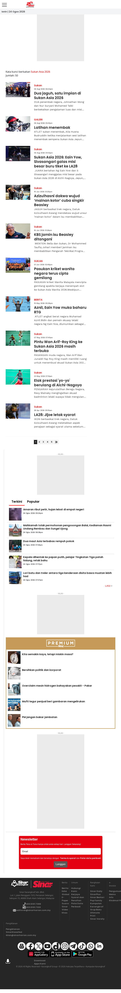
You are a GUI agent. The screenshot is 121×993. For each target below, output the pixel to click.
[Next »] (56, 442)
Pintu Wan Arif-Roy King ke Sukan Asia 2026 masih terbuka (58, 346)
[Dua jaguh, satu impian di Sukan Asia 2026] (18, 89)
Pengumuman (112, 891)
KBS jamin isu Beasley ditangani (53, 237)
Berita (64, 888)
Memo (112, 894)
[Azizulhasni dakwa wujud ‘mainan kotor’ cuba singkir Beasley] (18, 192)
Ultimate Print (95, 914)
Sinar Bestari (97, 897)
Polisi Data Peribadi (77, 905)
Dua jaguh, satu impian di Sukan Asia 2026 (57, 95)
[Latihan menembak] (18, 123)
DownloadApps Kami (40, 962)
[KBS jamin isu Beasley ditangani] (18, 231)
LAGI (108, 585)
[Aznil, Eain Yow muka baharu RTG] (18, 304)
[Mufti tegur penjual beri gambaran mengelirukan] (14, 704)
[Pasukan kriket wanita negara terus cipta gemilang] (18, 265)
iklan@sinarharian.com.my (13, 935)
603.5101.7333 (33, 907)
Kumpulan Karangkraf (96, 905)
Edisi (64, 891)
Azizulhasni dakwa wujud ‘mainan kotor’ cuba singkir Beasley (59, 200)
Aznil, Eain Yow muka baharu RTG (60, 309)
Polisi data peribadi (90, 858)
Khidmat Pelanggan (112, 900)
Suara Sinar (64, 905)
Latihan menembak (52, 127)
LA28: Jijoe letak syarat (54, 415)
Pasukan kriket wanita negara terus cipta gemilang (54, 273)
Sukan (38, 85)
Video (64, 909)
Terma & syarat (68, 858)
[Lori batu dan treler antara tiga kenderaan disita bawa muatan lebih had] (15, 577)
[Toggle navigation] (4, 3)
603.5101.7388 (33, 903)
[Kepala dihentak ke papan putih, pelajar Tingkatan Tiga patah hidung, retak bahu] (15, 562)
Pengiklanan (13, 929)
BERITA (38, 300)
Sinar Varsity (97, 918)
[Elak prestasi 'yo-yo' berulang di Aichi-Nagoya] (18, 377)
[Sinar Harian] (30, 4)
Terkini (17, 501)
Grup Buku (95, 909)
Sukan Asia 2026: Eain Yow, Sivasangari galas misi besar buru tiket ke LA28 (58, 162)
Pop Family (96, 900)
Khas (64, 912)
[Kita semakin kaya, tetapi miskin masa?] (14, 657)
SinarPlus (95, 894)
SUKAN (38, 261)
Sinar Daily (96, 891)
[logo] (21, 884)
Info (111, 897)
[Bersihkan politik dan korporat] (14, 673)
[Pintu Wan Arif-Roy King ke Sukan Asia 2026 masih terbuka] (18, 338)
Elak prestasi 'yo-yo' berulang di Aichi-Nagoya (58, 382)
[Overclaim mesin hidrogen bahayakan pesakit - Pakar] (14, 689)
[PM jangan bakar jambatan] (14, 720)
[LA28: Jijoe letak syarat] (18, 411)
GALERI (38, 119)
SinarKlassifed (13, 932)
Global (64, 894)
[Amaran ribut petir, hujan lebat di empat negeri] (15, 514)
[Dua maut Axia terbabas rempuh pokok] (15, 546)
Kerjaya (75, 894)
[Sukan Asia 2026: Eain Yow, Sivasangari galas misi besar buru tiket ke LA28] (18, 153)
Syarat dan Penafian (77, 899)
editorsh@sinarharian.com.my (33, 910)
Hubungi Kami (76, 890)
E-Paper (64, 899)
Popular (33, 501)
